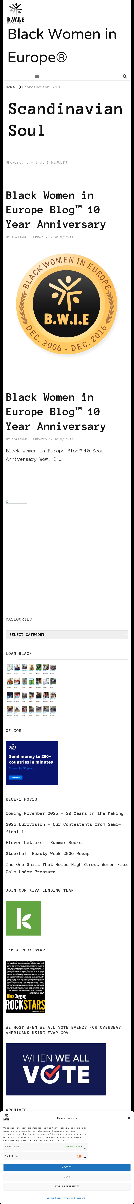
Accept (67, 1167)
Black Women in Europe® (62, 46)
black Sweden (59, 177)
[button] (129, 1118)
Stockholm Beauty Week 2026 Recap (48, 853)
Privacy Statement (75, 1198)
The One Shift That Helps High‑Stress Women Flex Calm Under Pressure (67, 868)
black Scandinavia (24, 177)
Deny (67, 1177)
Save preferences (67, 1186)
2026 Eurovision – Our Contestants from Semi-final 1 (63, 828)
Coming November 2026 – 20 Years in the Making (65, 813)
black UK (85, 177)
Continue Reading (23, 469)
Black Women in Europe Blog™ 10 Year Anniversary (56, 209)
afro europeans (20, 172)
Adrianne (19, 237)
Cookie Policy (55, 1198)
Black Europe (108, 172)
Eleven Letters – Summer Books (44, 842)
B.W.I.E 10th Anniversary (66, 172)
